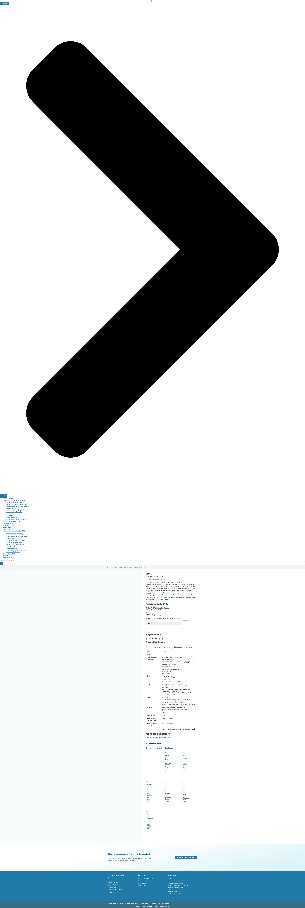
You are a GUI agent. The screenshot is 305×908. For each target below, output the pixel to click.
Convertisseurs (7, 527)
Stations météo (10, 508)
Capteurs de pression (12, 517)
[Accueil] (152, 1)
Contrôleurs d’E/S (8, 525)
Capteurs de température (14, 502)
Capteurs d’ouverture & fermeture (16, 519)
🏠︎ (107, 567)
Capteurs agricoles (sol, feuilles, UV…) (17, 510)
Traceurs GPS (10, 515)
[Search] (1, 563)
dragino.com (118, 889)
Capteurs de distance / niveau (15, 514)
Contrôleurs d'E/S (118, 567)
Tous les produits (8, 498)
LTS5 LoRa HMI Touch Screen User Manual (158, 737)
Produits (111, 567)
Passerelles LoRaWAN (9, 523)
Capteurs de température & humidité (17, 504)
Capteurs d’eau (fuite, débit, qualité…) (17, 506)
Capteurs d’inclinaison (13, 521)
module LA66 (165, 597)
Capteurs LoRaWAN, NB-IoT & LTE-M (14, 500)
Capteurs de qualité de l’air (14, 512)
